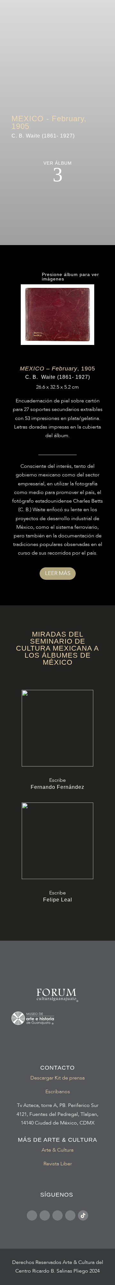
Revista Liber (57, 1163)
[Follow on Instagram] (45, 1215)
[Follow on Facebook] (32, 1215)
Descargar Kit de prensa (57, 1077)
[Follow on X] (70, 1215)
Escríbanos (57, 1091)
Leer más (57, 573)
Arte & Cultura (57, 1150)
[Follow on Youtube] (57, 1215)
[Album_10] (57, 343)
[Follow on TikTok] (83, 1215)
